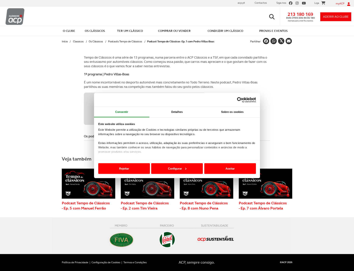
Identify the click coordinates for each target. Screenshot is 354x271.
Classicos (78, 41)
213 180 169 (300, 14)
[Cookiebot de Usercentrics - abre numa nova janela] (240, 100)
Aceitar (230, 168)
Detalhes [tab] (177, 111)
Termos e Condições (135, 262)
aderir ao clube (336, 17)
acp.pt (241, 2)
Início (65, 41)
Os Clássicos (96, 41)
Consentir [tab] (121, 111)
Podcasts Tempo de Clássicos (125, 41)
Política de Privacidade (75, 262)
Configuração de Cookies (105, 262)
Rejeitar (124, 168)
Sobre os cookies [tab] (232, 111)
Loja (316, 3)
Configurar (175, 168)
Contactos (261, 2)
